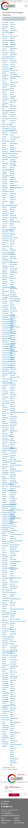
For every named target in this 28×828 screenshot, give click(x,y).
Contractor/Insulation (7, 346)
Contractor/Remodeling (8, 359)
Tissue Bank (13, 633)
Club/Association (6, 236)
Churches (4, 224)
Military (12, 213)
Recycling (12, 516)
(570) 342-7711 (9, 814)
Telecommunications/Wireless (18, 621)
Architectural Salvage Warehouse (5, 77)
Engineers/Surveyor (7, 523)
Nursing (12, 266)
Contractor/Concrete (7, 319)
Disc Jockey (5, 427)
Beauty (4, 145)
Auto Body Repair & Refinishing (5, 104)
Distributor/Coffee (7, 436)
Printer (12, 414)
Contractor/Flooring (7, 328)
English (19, 1)
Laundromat (13, 120)
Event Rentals (5, 543)
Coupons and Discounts (10, 19)
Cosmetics (5, 391)
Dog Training (5, 446)
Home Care (5, 715)
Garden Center (6, 636)
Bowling (4, 165)
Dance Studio (5, 403)
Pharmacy (12, 329)
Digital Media (5, 425)
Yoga (11, 765)
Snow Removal (14, 586)
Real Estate (13, 453)
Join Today (6, 801)
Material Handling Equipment (13, 177)
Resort (11, 536)
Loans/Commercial (15, 137)
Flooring (4, 594)
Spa (11, 590)
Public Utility (13, 442)
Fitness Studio (6, 592)
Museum (12, 244)
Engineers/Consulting (7, 514)
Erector (4, 539)
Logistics (12, 141)
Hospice (4, 731)
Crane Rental (5, 401)
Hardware (4, 681)
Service (12, 575)
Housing (4, 746)
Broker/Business (6, 170)
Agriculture (5, 44)
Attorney (4, 87)
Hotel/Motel (5, 744)
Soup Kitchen (13, 588)
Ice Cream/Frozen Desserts (14, 36)
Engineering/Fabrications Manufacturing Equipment (8, 506)
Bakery (4, 139)
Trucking (12, 674)
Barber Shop (5, 141)
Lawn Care (13, 122)
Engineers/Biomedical (8, 510)
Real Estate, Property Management (13, 496)
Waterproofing (13, 718)
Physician (12, 335)
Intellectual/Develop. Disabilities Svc (15, 78)
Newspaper (13, 254)
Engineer (4, 502)
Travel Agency (13, 660)
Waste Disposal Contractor (13, 704)
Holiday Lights (6, 711)
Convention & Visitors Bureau (5, 387)
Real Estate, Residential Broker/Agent (13, 502)
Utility (11, 684)
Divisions (16, 818)
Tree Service (13, 664)
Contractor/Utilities (7, 379)
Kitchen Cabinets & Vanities (13, 96)
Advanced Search (12, 18)
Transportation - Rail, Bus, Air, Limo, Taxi (14, 651)
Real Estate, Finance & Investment (13, 476)
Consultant (5, 313)
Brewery (4, 167)
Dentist (4, 411)
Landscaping (13, 118)
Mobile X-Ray (13, 217)
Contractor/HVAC (6, 336)
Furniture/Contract (7, 628)
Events (3, 818)
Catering (4, 209)
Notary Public (13, 264)
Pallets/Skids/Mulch (15, 301)
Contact (5, 804)
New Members (21, 18)
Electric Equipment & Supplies (5, 478)
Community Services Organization (5, 258)
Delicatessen (5, 409)
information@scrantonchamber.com (10, 815)
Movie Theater (14, 238)
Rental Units (13, 526)
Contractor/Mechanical (8, 350)
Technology (13, 611)
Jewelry (12, 92)
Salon (11, 557)
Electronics (5, 486)
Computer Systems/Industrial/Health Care (9, 287)
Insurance (12, 64)
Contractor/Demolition (8, 321)
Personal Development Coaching (13, 316)
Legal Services (14, 133)
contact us (4, 769)
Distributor (5, 434)
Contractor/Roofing (7, 365)
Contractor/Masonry (7, 348)
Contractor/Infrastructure (8, 344)
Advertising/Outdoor (7, 40)
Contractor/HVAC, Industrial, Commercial (7, 340)
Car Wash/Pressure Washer (6, 205)
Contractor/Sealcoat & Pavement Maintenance (7, 369)
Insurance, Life (14, 70)
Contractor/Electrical (7, 323)
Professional (13, 419)
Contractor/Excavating (8, 326)
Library (12, 135)
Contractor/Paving (7, 355)
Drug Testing (5, 454)
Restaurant (13, 538)
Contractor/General (7, 330)
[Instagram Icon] (12, 807)
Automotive (5, 134)
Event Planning (6, 541)
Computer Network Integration (5, 271)
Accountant (5, 22)
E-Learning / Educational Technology (5, 472)
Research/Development (16, 534)
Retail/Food (13, 549)
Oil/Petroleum (13, 288)
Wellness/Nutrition (15, 732)
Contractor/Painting (7, 352)
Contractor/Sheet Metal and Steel (6, 375)
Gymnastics (5, 673)
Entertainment (6, 525)
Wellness (12, 726)
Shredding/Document (15, 578)
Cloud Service (5, 234)
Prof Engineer (13, 416)
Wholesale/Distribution (16, 744)
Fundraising (5, 622)
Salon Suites (13, 559)
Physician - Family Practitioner (13, 359)
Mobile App (13, 215)
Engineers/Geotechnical (8, 519)
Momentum (17, 820)
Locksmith (12, 139)
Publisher (12, 445)
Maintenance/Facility (15, 151)
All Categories (20, 19)
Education (4, 464)
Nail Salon (12, 252)
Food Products (6, 598)
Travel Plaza (13, 662)
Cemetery (4, 211)
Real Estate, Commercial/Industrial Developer (16, 470)
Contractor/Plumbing (7, 357)
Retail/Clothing (14, 547)
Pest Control (13, 321)
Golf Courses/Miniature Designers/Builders (7, 651)
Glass (3, 647)
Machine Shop (13, 143)
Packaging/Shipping (15, 299)
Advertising (5, 24)
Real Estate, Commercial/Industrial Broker (16, 465)
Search (5, 18)
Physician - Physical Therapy (13, 388)
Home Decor (5, 717)
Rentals (12, 528)
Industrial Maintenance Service (13, 48)
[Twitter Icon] (4, 807)
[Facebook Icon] (2, 807)
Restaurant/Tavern (15, 545)
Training (12, 644)
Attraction (4, 97)
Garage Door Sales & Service (5, 632)
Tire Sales (12, 631)
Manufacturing (14, 153)
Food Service (5, 600)
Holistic (4, 713)
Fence (3, 550)
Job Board (3, 822)
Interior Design (14, 82)
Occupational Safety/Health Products (13, 272)
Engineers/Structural (7, 521)
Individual (12, 40)
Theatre (12, 627)
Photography (13, 333)
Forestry (4, 608)
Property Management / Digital (14, 430)
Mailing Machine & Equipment (13, 147)
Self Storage (13, 565)
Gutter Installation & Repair (5, 665)
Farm (3, 548)
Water (11, 712)
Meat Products (14, 185)
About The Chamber (19, 822)
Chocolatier (5, 221)
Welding (12, 724)
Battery (4, 143)
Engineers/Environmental (8, 517)
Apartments (5, 65)
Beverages (5, 159)
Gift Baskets (5, 643)
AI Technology (5, 46)
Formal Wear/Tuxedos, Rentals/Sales (6, 612)
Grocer (4, 661)
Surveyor (12, 605)
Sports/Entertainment (15, 599)
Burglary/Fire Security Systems (5, 177)
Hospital (4, 734)
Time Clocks (13, 629)
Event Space (5, 546)
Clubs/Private (5, 238)
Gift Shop (4, 645)
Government (5, 655)
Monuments (13, 227)
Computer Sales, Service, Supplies (6, 277)
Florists (4, 596)
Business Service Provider (4, 195)
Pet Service (13, 323)
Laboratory (13, 108)
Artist (3, 81)
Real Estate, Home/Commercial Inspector (15, 486)
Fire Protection (6, 590)
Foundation (5, 616)
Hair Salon (5, 675)
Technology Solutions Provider (13, 615)
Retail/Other (13, 555)
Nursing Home (14, 268)
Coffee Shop (5, 240)
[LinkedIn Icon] (9, 807)
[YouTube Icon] (7, 807)
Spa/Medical (13, 592)
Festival (4, 552)
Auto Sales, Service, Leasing (5, 114)
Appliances (5, 67)
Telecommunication (15, 619)
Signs (11, 580)
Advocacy (4, 42)
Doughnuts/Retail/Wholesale (9, 448)
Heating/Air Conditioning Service (5, 701)
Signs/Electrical (14, 582)
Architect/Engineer (7, 69)
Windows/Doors (14, 758)
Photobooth (13, 331)
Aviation (4, 137)
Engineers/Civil (6, 512)
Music (11, 246)
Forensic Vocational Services (5, 604)
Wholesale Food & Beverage (13, 736)
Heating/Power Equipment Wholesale (6, 707)
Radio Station (13, 451)
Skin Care (12, 584)
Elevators (4, 488)
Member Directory (6, 820)
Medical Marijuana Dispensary (13, 197)
